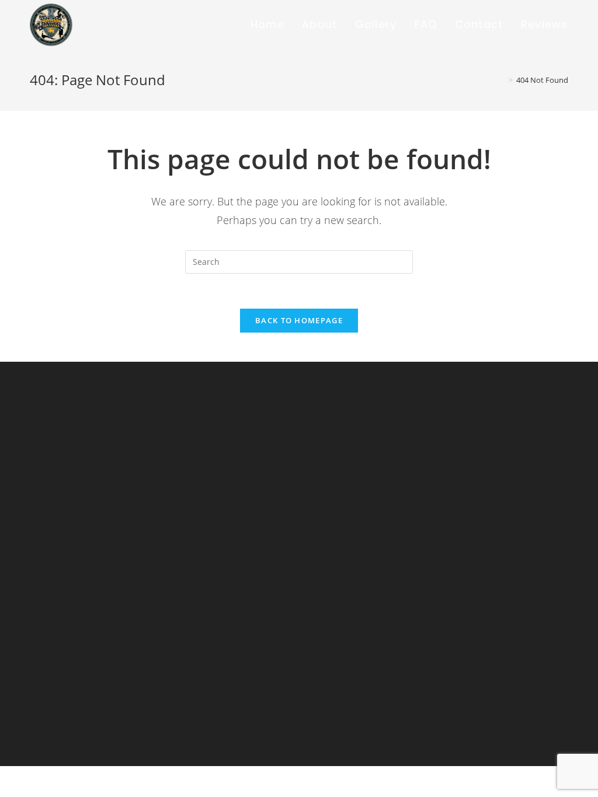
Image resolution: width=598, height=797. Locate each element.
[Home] (502, 80)
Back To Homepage (299, 320)
